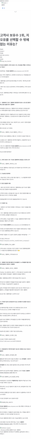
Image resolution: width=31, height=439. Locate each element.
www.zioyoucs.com (19, 71)
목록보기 (2, 434)
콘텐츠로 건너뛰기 (4, 1)
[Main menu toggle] (3, 8)
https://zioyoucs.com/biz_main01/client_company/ (14, 240)
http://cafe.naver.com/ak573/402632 (10, 341)
